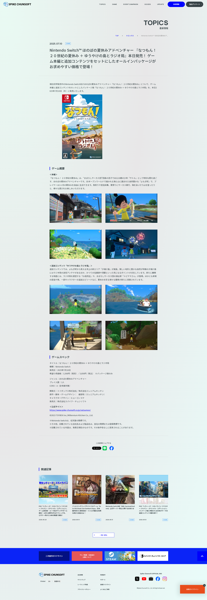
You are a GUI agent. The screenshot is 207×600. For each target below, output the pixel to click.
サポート (102, 580)
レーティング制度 (83, 584)
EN (49, 581)
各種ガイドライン (105, 584)
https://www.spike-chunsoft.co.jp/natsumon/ (70, 410)
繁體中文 (57, 581)
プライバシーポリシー (84, 589)
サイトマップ (81, 580)
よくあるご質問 (104, 589)
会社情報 (80, 575)
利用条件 (102, 575)
